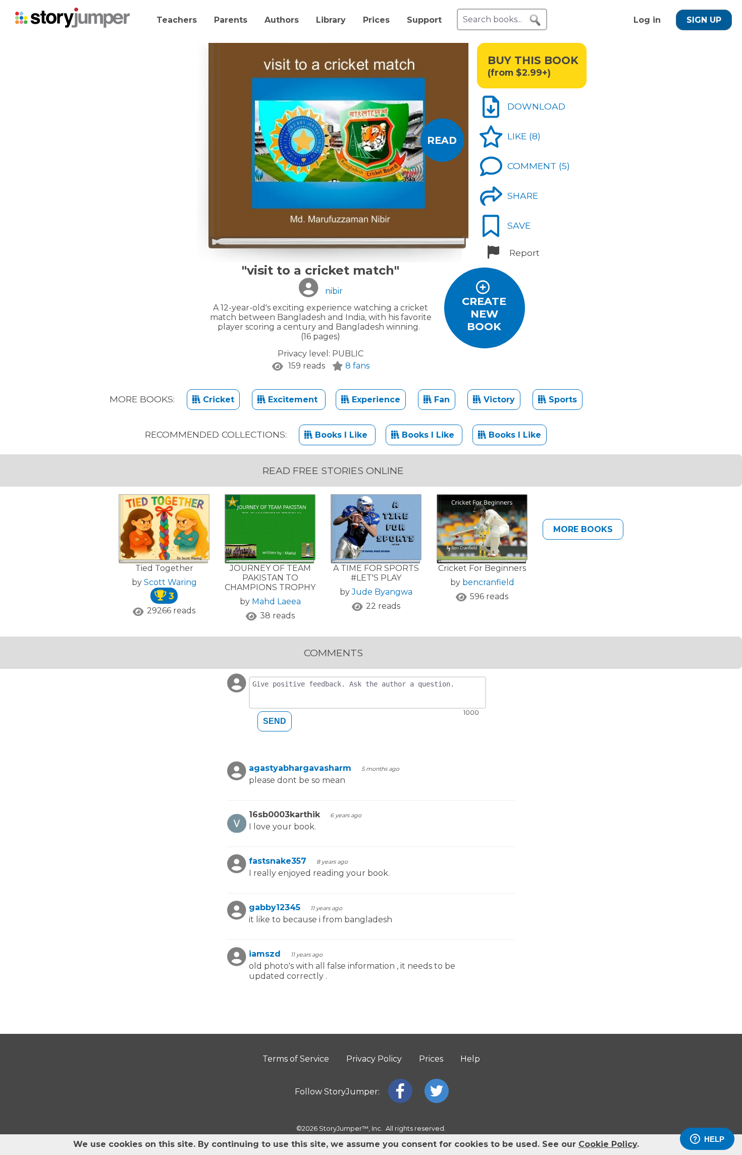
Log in (647, 20)
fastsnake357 (277, 861)
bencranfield (488, 582)
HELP (714, 1139)
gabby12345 (274, 907)
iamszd (265, 954)
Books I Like (341, 435)
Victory (498, 399)
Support (424, 20)
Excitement (293, 399)
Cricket (217, 399)
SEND (274, 721)
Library (331, 20)
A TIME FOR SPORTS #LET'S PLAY (376, 573)
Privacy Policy (374, 1059)
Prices (376, 20)
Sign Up (703, 20)
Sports (561, 399)
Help (470, 1059)
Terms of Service (295, 1059)
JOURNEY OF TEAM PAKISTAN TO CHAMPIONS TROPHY (270, 577)
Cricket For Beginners (482, 568)
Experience (374, 399)
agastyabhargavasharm (300, 768)
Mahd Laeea (276, 601)
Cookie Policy (607, 1144)
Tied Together (164, 568)
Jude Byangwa (382, 592)
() (535, 136)
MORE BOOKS (583, 529)
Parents (230, 20)
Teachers (176, 20)
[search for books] (535, 20)
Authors (281, 20)
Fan (441, 399)
